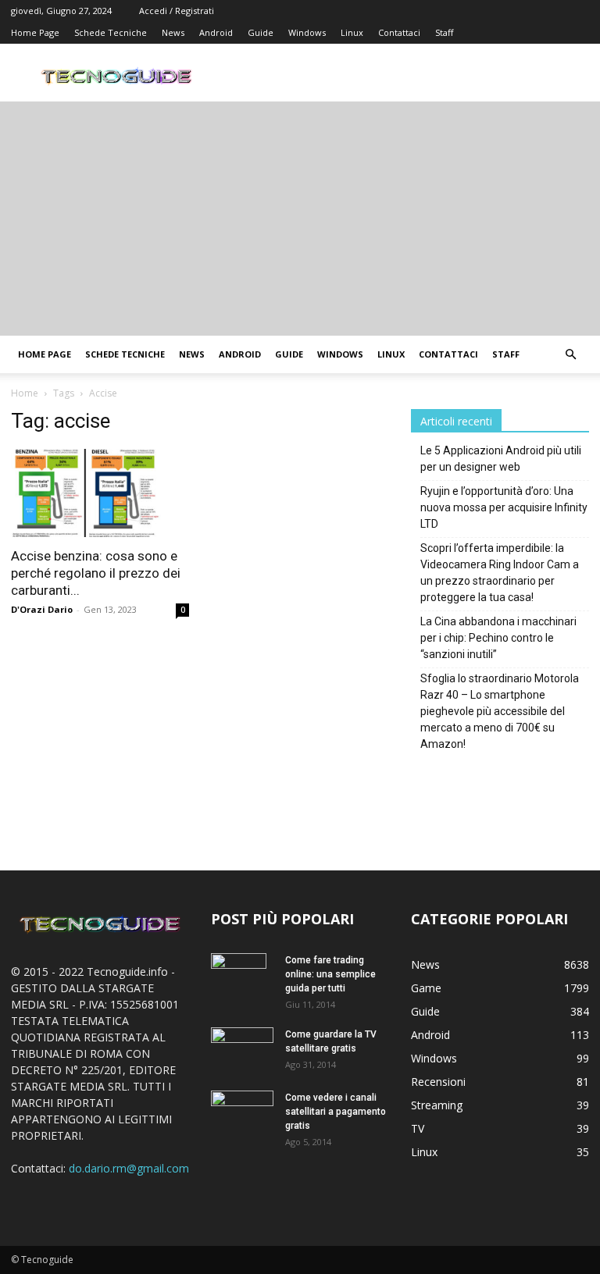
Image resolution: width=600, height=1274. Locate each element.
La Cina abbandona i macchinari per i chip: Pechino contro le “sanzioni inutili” (498, 637)
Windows (307, 32)
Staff (444, 32)
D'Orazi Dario (42, 609)
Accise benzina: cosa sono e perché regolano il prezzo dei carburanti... (95, 573)
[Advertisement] (300, 218)
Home (24, 393)
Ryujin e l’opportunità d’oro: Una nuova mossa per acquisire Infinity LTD (504, 507)
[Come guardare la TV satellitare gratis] (242, 1047)
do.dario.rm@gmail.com (129, 1168)
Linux (352, 32)
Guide (260, 32)
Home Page (35, 32)
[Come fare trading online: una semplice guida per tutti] (242, 980)
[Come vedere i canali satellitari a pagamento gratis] (242, 1110)
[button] (570, 354)
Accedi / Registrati (176, 10)
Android (216, 32)
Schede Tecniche (110, 32)
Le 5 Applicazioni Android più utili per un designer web (500, 458)
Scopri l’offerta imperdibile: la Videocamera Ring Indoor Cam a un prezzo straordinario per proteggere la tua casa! (499, 572)
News (173, 32)
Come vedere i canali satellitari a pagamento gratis (335, 1111)
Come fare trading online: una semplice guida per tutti (330, 974)
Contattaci (399, 32)
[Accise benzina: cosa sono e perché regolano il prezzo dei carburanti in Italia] (100, 493)
